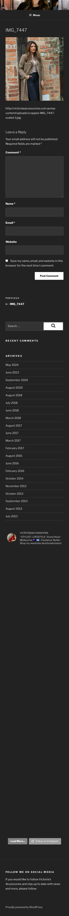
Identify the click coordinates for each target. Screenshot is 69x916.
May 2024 (12, 365)
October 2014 (14, 478)
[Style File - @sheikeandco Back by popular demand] (34, 692)
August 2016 (14, 455)
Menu (36, 15)
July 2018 (12, 403)
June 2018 (12, 410)
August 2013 (14, 508)
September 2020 (17, 380)
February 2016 (15, 471)
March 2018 (13, 418)
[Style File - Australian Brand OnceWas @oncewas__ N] (34, 596)
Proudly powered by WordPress (24, 907)
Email (10, 222)
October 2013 (14, 493)
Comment (13, 152)
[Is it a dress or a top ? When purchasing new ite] (34, 819)
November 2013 (16, 486)
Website (11, 242)
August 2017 (14, 425)
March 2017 (13, 440)
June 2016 (12, 463)
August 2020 (14, 387)
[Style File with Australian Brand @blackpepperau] (34, 787)
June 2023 (12, 372)
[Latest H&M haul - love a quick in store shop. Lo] (34, 564)
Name (10, 203)
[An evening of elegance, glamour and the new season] (34, 660)
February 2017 (15, 448)
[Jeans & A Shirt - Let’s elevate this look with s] (34, 755)
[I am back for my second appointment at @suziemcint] (34, 628)
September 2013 (17, 501)
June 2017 (12, 433)
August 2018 (14, 395)
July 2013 (12, 516)
